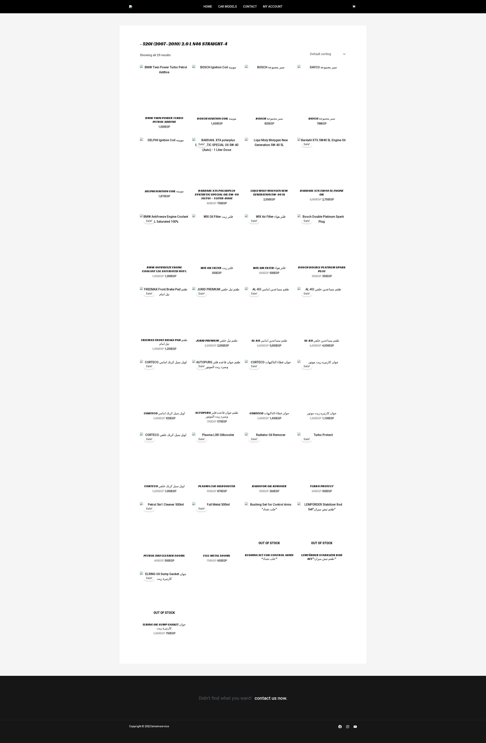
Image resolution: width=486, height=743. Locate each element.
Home (208, 6)
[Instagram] (347, 726)
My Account (272, 6)
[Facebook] (340, 726)
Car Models (227, 6)
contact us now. (271, 698)
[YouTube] (355, 726)
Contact (250, 6)
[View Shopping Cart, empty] (354, 6)
